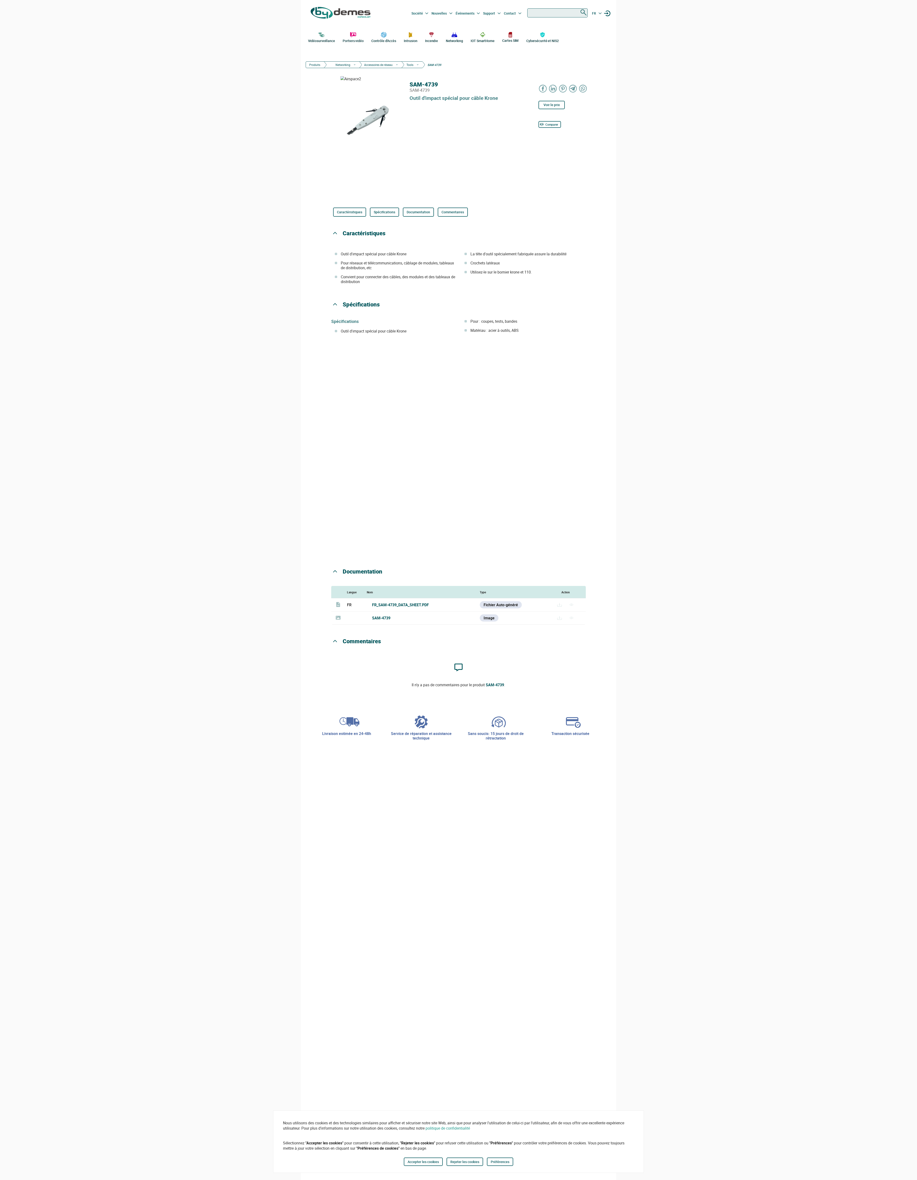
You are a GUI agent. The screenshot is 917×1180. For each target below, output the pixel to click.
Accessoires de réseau (378, 65)
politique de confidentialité (448, 1128)
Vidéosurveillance (321, 40)
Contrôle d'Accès (383, 40)
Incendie (431, 40)
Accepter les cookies (423, 1161)
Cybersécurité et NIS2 (542, 40)
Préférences (500, 1161)
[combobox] (557, 12)
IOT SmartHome (483, 40)
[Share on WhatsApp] (583, 88)
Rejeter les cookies (464, 1161)
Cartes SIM (510, 40)
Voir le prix (552, 104)
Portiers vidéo (353, 40)
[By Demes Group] (340, 13)
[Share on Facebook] (543, 88)
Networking (454, 40)
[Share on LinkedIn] (553, 88)
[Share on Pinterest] (563, 88)
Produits (314, 65)
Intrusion (410, 40)
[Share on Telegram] (573, 88)
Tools (409, 65)
